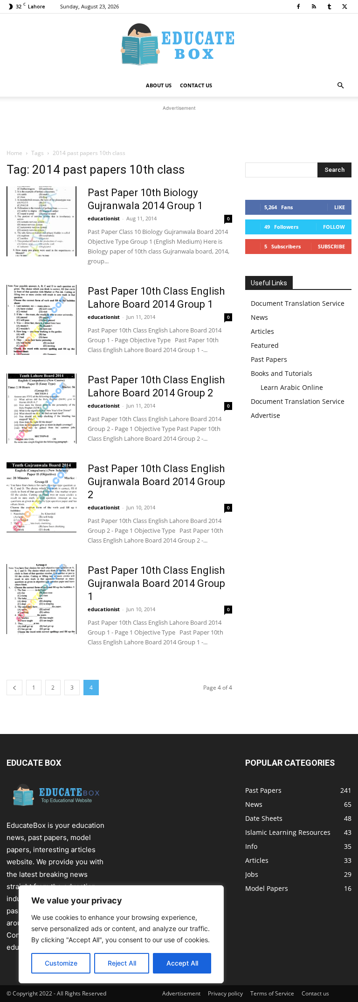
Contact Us (196, 85)
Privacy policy (225, 993)
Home (14, 153)
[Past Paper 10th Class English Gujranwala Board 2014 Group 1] (41, 599)
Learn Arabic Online (292, 387)
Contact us (315, 993)
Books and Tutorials (281, 373)
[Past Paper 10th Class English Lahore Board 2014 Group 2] (41, 409)
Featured (265, 345)
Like (339, 207)
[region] (121, 934)
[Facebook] (298, 6)
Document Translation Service (297, 303)
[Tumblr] (329, 6)
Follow (334, 226)
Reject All (122, 963)
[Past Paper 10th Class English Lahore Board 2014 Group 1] (41, 320)
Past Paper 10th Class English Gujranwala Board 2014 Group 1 (156, 583)
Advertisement (181, 993)
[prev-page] (14, 687)
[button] (340, 85)
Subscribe (331, 246)
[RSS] (314, 6)
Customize (61, 963)
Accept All (182, 963)
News (259, 317)
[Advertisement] (179, 127)
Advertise (265, 415)
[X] (344, 6)
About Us (159, 85)
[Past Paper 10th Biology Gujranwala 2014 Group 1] (41, 221)
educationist (104, 218)
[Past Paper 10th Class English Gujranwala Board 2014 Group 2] (41, 497)
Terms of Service (272, 993)
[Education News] (179, 44)
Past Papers (269, 359)
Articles (262, 331)
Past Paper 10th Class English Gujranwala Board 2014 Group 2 (156, 482)
